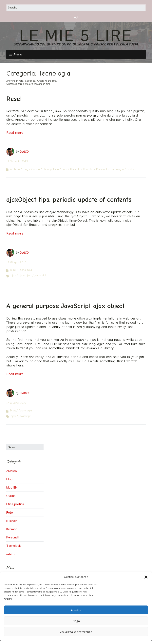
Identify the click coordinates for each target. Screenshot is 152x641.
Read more (14, 133)
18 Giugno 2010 (16, 262)
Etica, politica (51, 169)
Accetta (76, 610)
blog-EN (11, 487)
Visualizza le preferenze (76, 632)
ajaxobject (25, 275)
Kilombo (88, 169)
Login (76, 17)
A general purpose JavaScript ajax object (65, 306)
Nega (76, 621)
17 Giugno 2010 (16, 403)
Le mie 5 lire (76, 36)
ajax (13, 275)
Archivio (15, 169)
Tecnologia (117, 169)
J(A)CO (24, 151)
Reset (14, 99)
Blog (25, 169)
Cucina (35, 169)
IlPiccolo (75, 169)
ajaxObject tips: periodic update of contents (68, 200)
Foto (64, 169)
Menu (17, 54)
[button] (146, 577)
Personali (101, 169)
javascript (40, 275)
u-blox (131, 169)
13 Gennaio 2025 (17, 161)
